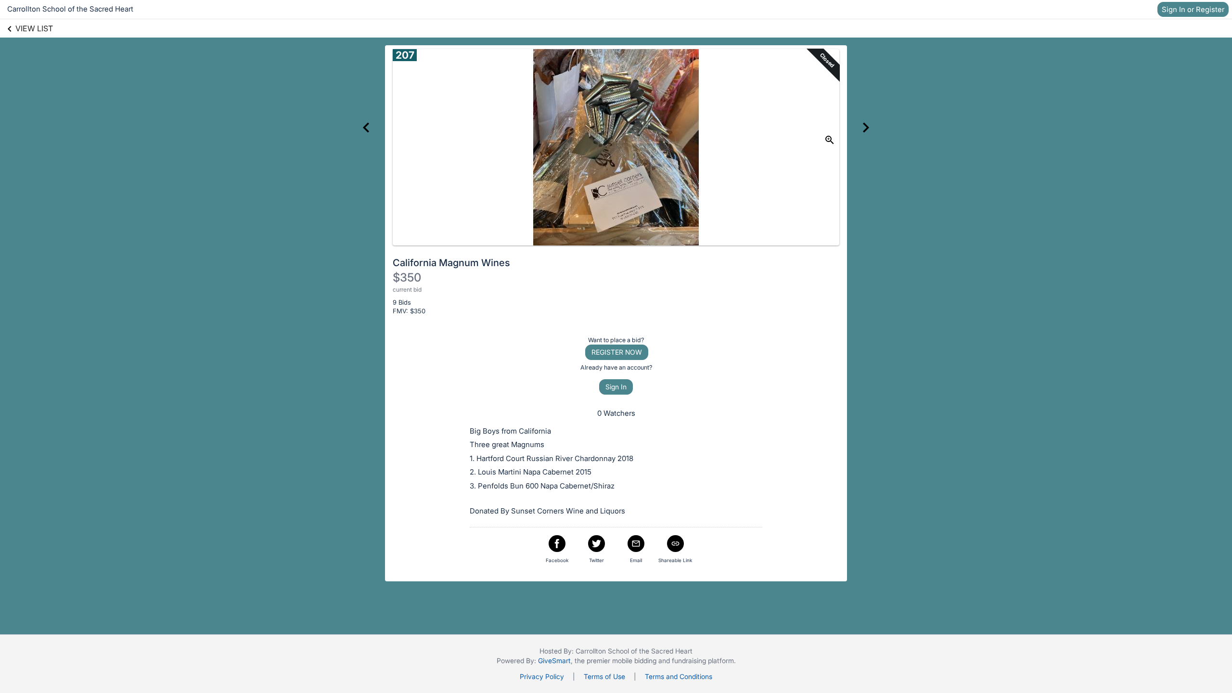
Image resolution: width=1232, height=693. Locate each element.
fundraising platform (703, 660)
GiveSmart (554, 660)
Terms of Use (604, 676)
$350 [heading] (407, 277)
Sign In (616, 387)
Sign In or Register (1193, 9)
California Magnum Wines (451, 263)
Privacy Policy (542, 676)
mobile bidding (634, 660)
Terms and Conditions (678, 676)
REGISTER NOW (616, 352)
